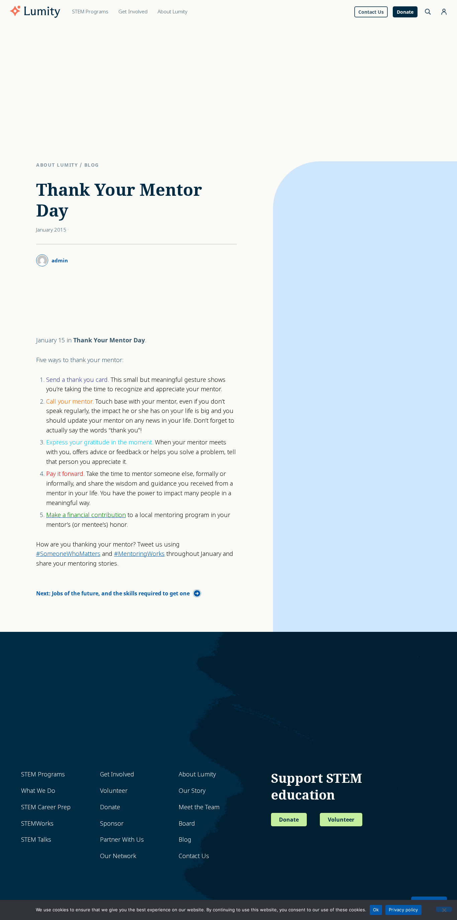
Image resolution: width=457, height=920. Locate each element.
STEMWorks (37, 823)
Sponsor (111, 823)
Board (187, 823)
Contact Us (194, 855)
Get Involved (117, 774)
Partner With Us (122, 839)
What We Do (38, 790)
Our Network (118, 855)
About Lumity (57, 165)
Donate (110, 807)
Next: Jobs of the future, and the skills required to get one (113, 593)
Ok (376, 909)
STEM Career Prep (46, 807)
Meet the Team (199, 807)
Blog (91, 165)
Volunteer (113, 790)
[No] (444, 909)
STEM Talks (36, 839)
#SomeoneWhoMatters (68, 553)
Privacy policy (403, 909)
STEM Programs (43, 774)
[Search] (428, 11)
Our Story (192, 790)
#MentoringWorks (139, 553)
